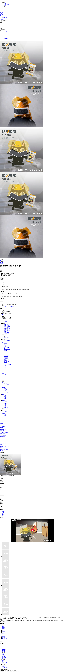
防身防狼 (3, 394)
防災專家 (5, 344)
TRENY (5, 363)
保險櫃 (3, 382)
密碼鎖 (5, 376)
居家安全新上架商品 (7, 340)
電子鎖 (5, 374)
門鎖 (4, 375)
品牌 (2, 342)
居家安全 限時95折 (6, 327)
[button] (31, 5)
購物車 (1, 13)
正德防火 (5, 345)
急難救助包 (5, 390)
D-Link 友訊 (5, 350)
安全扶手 (5, 401)
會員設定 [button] (7, 17)
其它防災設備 (6, 392)
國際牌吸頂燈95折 (6, 331)
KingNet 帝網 (6, 357)
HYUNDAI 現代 (6, 355)
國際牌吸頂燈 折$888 (7, 330)
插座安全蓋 (5, 403)
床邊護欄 (5, 405)
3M (4, 348)
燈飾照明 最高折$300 (7, 326)
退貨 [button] (5, 17)
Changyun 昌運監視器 (7, 349)
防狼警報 (5, 395)
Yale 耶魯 (5, 365)
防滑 (2, 410)
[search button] (0, 30)
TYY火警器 (5, 343)
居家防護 (3, 400)
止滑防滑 (5, 411)
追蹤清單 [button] (3, 17)
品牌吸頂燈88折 (6, 329)
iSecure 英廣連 (6, 356)
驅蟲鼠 (5, 415)
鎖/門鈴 (3, 373)
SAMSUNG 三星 (6, 361)
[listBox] (31, 494)
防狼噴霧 (5, 396)
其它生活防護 (6, 407)
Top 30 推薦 (5, 321)
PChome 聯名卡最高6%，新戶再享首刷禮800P (9, 306)
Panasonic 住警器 (6, 347)
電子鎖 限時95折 (6, 333)
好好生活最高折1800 (7, 328)
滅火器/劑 (5, 389)
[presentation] (31, 83)
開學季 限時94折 (6, 324)
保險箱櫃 (5, 383)
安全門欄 (5, 406)
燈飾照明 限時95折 (6, 325)
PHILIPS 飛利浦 (6, 359)
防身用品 (5, 397)
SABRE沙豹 (5, 360)
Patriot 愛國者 (6, 358)
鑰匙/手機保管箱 (6, 384)
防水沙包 (5, 391)
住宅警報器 (5, 388)
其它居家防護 (4, 413)
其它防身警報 (6, 398)
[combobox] (31, 29)
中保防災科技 (6, 346)
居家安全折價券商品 (7, 337)
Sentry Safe (5, 362)
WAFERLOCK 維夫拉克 (7, 364)
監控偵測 (5, 414)
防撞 (4, 402)
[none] (31, 465)
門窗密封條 (5, 404)
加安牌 (5, 366)
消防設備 (3, 387)
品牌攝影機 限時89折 (7, 332)
